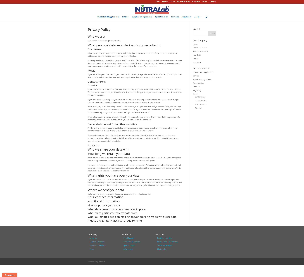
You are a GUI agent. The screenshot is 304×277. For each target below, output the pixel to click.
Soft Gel (125, 17)
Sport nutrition (128, 245)
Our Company (200, 97)
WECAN (102, 261)
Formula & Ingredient (131, 242)
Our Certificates (201, 100)
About (197, 17)
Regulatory (186, 17)
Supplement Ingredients (142, 17)
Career (204, 2)
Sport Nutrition (161, 17)
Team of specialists (164, 245)
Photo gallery (162, 249)
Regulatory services (164, 238)
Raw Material (128, 238)
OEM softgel (128, 249)
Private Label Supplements (108, 17)
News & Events (201, 104)
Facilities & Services (97, 242)
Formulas (175, 17)
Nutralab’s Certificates (98, 245)
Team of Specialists (183, 2)
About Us (93, 238)
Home (158, 2)
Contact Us (212, 2)
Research (198, 108)
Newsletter (196, 2)
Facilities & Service (168, 2)
